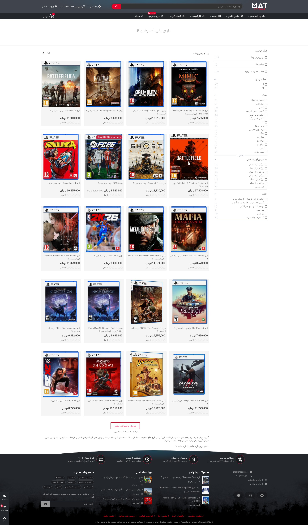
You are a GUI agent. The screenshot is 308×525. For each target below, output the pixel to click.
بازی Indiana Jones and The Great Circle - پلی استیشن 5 (147, 402)
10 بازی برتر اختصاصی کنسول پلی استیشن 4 (123, 499)
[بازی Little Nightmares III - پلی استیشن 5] (104, 84)
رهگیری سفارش (195, 516)
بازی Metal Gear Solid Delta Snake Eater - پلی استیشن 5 (147, 257)
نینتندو (214, 16)
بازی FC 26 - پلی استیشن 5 (110, 183)
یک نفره (71, 477)
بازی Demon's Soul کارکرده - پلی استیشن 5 (181, 477)
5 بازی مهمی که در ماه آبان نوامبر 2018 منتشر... (121, 489)
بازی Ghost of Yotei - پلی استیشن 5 (149, 183)
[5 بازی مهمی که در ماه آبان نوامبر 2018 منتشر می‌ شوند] (148, 491)
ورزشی (71, 482)
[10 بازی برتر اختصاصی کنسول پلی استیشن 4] (148, 500)
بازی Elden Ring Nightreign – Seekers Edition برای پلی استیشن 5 (105, 329)
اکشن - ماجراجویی (85, 482)
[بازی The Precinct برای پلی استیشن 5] (189, 302)
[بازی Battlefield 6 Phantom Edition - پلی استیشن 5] (189, 157)
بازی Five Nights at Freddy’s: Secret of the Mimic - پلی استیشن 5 (190, 112)
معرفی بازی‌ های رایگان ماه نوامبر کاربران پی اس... (122, 479)
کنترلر (58, 487)
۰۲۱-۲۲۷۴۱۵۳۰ (241, 476)
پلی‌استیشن (255, 16)
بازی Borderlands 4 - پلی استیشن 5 (64, 183)
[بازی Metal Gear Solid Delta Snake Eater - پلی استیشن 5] (146, 229)
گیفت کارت (175, 16)
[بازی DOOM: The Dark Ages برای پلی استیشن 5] (146, 302)
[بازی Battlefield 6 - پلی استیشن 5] (61, 84)
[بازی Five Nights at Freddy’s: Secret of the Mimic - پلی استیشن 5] (189, 84)
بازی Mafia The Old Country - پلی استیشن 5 (189, 257)
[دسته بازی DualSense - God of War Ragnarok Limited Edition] (205, 490)
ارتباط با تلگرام (256, 484)
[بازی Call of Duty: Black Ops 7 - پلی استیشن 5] (146, 84)
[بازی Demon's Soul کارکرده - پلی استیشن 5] (205, 480)
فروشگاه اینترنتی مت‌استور (194, 522)
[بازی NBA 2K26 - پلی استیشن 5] (104, 229)
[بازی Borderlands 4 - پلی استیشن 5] (61, 157)
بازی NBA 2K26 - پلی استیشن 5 (108, 255)
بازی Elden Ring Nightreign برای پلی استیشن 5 (63, 329)
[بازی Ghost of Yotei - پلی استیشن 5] (146, 157)
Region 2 (59, 477)
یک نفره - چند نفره (85, 477)
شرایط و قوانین (146, 516)
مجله (137, 16)
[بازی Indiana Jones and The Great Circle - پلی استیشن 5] (146, 374)
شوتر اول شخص (58, 482)
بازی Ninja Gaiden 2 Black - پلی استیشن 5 (189, 402)
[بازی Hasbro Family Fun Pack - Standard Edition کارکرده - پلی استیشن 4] (205, 500)
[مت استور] (259, 6)
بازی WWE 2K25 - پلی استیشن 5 (65, 400)
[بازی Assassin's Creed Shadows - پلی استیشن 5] (104, 374)
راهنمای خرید (178, 516)
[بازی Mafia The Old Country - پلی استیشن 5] (189, 229)
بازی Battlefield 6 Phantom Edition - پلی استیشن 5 (190, 184)
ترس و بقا (47, 487)
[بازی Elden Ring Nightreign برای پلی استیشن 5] (61, 302)
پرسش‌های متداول (127, 516)
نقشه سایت (108, 516)
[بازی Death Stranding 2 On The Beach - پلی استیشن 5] (61, 229)
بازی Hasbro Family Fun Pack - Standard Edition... (182, 499)
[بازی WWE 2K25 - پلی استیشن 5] (61, 374)
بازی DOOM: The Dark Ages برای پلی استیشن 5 (148, 329)
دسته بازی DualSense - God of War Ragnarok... (179, 487)
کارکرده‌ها (196, 16)
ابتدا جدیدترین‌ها (201, 53)
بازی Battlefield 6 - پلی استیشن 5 (65, 110)
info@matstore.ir (240, 472)
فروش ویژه (154, 15)
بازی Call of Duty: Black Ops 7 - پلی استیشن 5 (149, 112)
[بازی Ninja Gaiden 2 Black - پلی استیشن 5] (189, 374)
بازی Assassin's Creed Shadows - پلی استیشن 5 (105, 402)
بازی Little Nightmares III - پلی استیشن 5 (104, 110)
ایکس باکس (233, 16)
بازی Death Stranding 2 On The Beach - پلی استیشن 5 (62, 257)
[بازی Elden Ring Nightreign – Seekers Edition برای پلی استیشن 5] (104, 302)
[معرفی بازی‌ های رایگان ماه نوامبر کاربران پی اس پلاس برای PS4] (148, 479)
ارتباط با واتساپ (255, 480)
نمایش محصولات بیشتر (125, 425)
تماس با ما (162, 516)
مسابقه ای (88, 487)
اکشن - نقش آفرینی (72, 487)
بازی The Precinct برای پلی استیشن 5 (191, 328)
